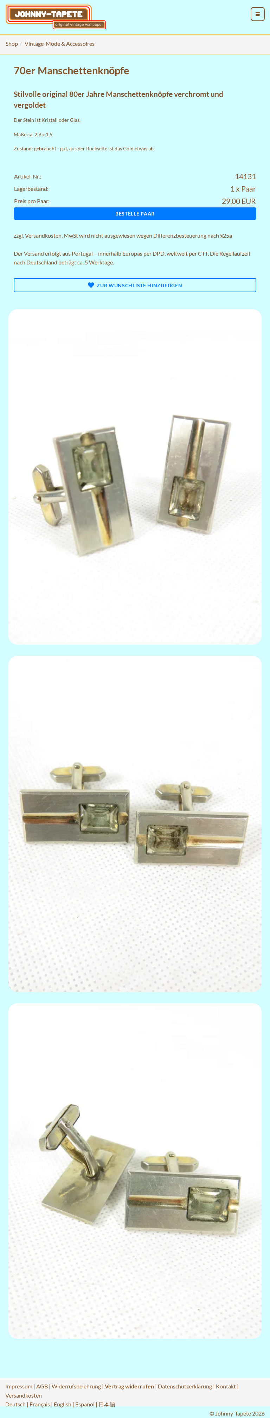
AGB (42, 1386)
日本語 (106, 1404)
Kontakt (226, 1386)
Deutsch (15, 1404)
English (62, 1404)
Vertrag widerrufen (129, 1386)
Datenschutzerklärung (185, 1386)
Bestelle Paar (135, 214)
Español (85, 1404)
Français (40, 1404)
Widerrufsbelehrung (76, 1386)
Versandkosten (43, 235)
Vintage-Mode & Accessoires (60, 43)
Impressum (18, 1386)
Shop (12, 43)
